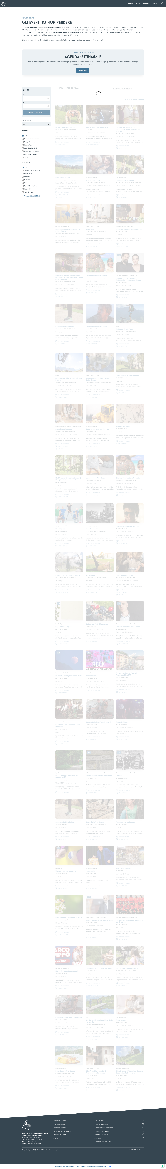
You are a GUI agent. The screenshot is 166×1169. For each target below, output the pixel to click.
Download (83, 70)
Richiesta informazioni (102, 1131)
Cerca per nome (27, 120)
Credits (55, 1138)
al (23, 102)
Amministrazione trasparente (104, 1128)
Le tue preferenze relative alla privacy (91, 1166)
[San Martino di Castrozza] (3, 3)
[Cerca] (48, 124)
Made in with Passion (135, 1150)
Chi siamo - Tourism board (103, 1142)
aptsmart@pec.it (53, 1150)
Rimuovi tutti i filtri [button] (32, 196)
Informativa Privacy (59, 1128)
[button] (162, 3)
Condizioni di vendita (59, 1135)
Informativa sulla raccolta (64, 1166)
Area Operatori (99, 1121)
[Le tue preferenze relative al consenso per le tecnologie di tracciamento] (162, 1165)
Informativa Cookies (59, 1121)
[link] (130, 3)
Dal (24, 95)
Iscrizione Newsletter (101, 1135)
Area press (98, 1138)
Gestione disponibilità (101, 1124)
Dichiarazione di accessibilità (62, 1131)
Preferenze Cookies (59, 1124)
